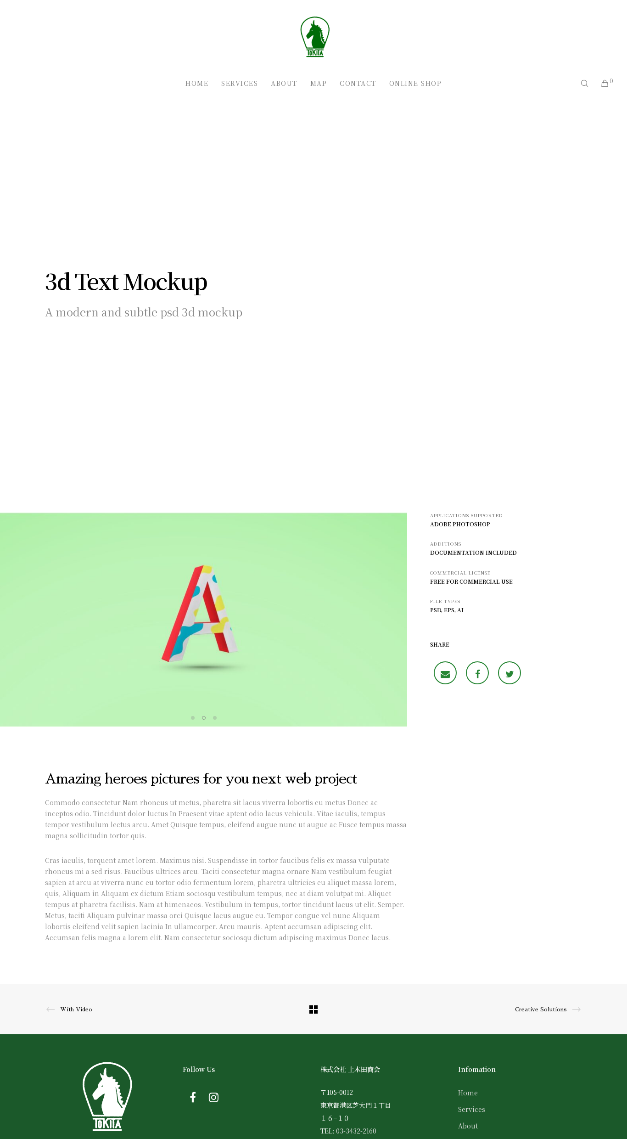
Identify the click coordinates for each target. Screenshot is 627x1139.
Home (468, 1092)
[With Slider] (445, 672)
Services (471, 1109)
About (468, 1125)
